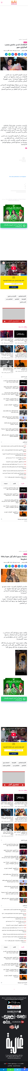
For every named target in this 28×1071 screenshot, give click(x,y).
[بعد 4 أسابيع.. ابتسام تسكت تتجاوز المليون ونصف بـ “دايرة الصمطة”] (6, 334)
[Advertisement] (14, 22)
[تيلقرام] (6, 54)
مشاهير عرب (9, 299)
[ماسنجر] (12, 54)
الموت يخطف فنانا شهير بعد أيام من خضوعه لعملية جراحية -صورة (20, 340)
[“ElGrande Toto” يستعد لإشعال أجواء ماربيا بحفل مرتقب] (6, 363)
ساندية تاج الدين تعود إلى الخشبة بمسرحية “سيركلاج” (11, 423)
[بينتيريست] (16, 54)
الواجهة (23, 299)
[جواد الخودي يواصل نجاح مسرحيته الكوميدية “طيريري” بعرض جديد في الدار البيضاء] (20, 348)
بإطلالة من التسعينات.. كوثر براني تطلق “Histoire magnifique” (10, 435)
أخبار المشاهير (22, 296)
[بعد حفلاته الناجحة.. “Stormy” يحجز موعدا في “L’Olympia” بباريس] (6, 348)
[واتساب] (9, 54)
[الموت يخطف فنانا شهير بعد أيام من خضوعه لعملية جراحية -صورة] (20, 334)
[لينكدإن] (19, 54)
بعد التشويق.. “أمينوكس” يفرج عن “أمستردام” (20, 369)
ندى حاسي (22, 302)
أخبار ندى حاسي (11, 296)
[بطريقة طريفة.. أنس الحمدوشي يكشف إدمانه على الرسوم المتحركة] (23, 418)
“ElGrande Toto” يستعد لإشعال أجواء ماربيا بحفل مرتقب (8, 370)
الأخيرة (22, 484)
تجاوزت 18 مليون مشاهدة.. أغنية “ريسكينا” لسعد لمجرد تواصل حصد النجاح (9, 429)
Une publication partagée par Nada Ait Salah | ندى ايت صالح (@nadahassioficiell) (14, 200)
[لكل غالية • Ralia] (14, 3)
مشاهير (20, 39)
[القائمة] (1, 3)
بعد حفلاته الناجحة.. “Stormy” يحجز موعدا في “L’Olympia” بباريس (6, 355)
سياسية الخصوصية (16, 1066)
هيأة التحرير (10, 1066)
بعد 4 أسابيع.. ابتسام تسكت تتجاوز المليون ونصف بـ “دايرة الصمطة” (7, 340)
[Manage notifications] (25, 1068)
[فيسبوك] (25, 54)
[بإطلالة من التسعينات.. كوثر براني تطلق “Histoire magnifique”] (23, 436)
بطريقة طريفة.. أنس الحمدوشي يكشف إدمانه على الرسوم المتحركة (10, 417)
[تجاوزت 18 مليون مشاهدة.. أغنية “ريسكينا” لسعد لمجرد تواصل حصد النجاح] (23, 430)
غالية (5, 1063)
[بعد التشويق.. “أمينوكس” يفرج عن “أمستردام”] (20, 363)
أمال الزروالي (24, 50)
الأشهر (14, 484)
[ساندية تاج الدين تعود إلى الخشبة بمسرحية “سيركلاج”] (23, 424)
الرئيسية (24, 39)
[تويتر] (22, 54)
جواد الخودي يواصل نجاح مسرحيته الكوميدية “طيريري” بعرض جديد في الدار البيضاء (21, 355)
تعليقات (5, 484)
